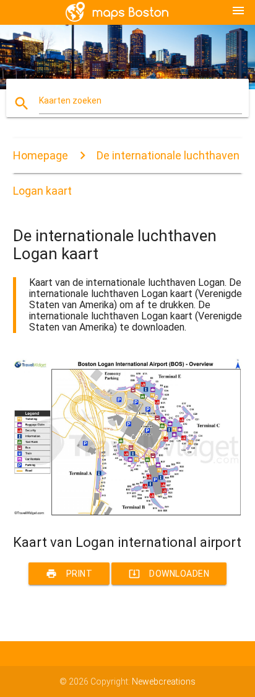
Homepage (40, 155)
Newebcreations (164, 681)
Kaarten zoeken (70, 100)
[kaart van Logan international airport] (128, 513)
